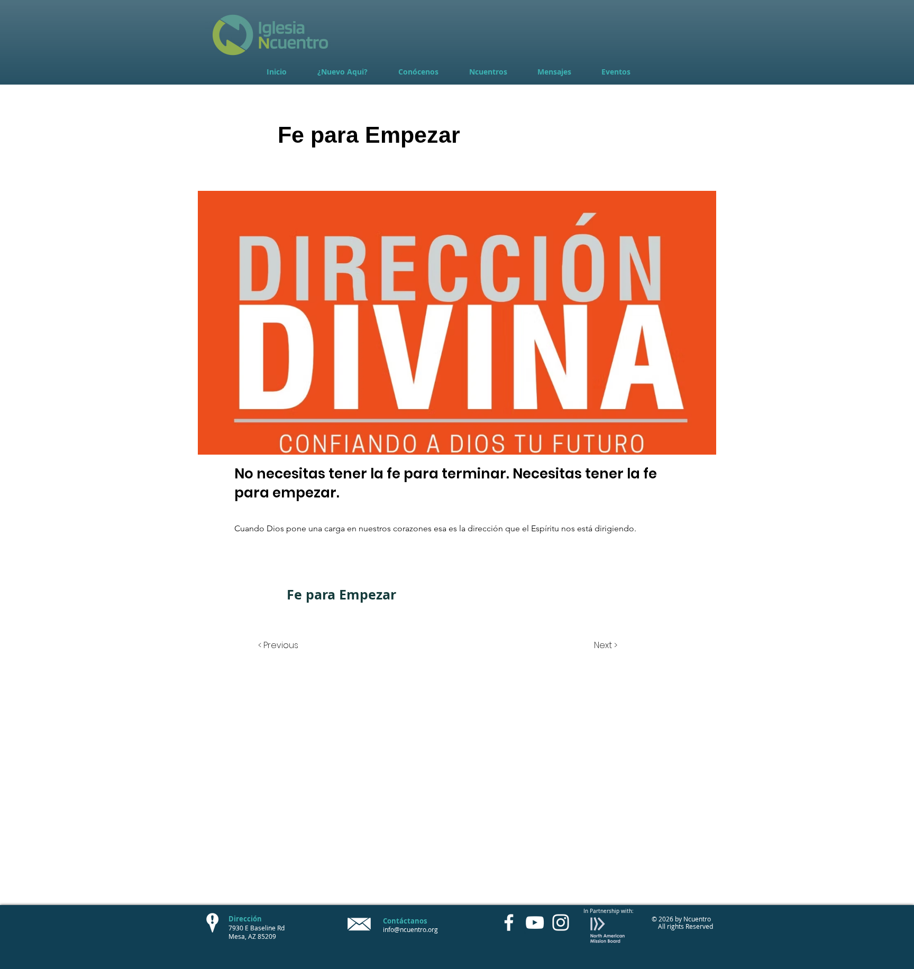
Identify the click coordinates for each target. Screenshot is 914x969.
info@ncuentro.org (410, 929)
